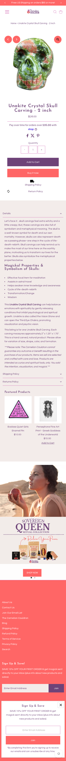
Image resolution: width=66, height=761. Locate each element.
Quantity (33, 143)
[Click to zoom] (58, 39)
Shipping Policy (33, 185)
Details (6, 213)
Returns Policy (10, 381)
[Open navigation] (10, 12)
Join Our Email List (12, 613)
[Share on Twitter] (33, 136)
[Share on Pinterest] (38, 136)
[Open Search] (55, 11)
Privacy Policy (9, 644)
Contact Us (8, 607)
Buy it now (33, 173)
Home (13, 23)
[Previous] (8, 39)
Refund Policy (9, 633)
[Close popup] (61, 705)
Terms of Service (11, 639)
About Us (7, 602)
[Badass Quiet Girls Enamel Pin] (18, 409)
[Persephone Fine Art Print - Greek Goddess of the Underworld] (48, 409)
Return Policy (35, 191)
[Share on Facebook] (28, 136)
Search (6, 649)
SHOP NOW (32, 573)
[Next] (16, 39)
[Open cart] (60, 12)
